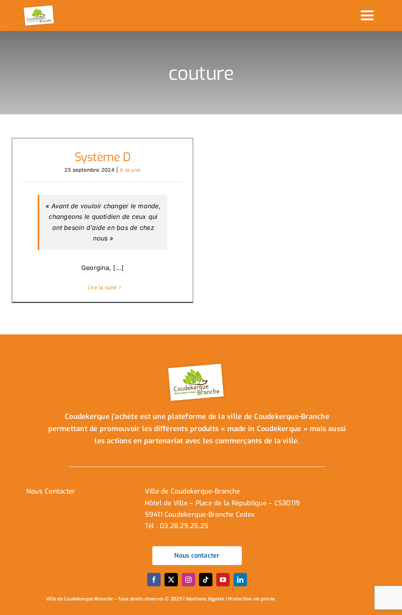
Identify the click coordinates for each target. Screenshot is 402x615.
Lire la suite (102, 287)
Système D (103, 157)
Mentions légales (205, 599)
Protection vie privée (251, 599)
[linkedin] (240, 579)
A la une (130, 170)
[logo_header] (39, 7)
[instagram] (188, 579)
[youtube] (223, 579)
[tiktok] (205, 579)
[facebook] (154, 579)
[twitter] (171, 579)
